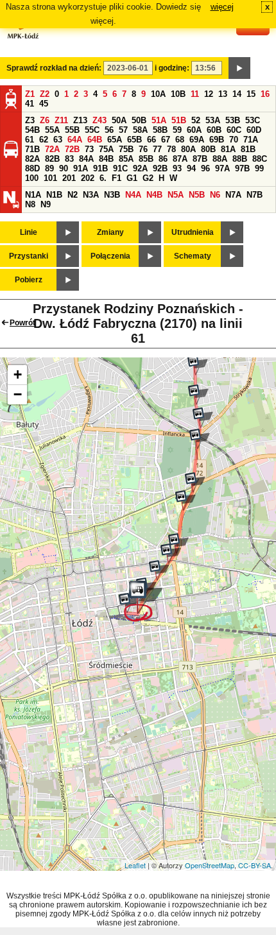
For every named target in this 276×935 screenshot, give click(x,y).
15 (250, 94)
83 (69, 159)
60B (214, 130)
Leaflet (135, 865)
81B (248, 149)
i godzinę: (172, 68)
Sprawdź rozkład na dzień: (53, 68)
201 (69, 178)
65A (114, 139)
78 (171, 149)
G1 (131, 178)
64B (94, 139)
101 (50, 178)
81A (228, 149)
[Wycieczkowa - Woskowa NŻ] (197, 365)
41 (29, 103)
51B (178, 120)
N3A (91, 195)
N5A (176, 195)
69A (196, 139)
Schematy (192, 256)
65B (134, 139)
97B (242, 168)
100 (32, 178)
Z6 (44, 120)
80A (188, 149)
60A (194, 130)
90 (63, 168)
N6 (215, 195)
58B (160, 130)
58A (140, 130)
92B (160, 168)
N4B (154, 195)
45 (43, 103)
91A (80, 168)
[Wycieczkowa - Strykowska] (203, 417)
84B (106, 159)
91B (100, 168)
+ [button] (17, 374)
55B (72, 130)
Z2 (44, 94)
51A (158, 120)
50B (139, 120)
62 (43, 139)
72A (52, 149)
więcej (222, 7)
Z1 (30, 94)
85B (146, 159)
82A (32, 159)
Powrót (22, 322)
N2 (72, 195)
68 (179, 139)
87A (180, 159)
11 (195, 94)
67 (165, 139)
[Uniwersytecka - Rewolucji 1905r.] (159, 570)
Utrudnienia (192, 232)
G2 (147, 178)
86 (163, 159)
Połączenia (110, 256)
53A (212, 120)
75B (126, 149)
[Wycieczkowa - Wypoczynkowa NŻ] (198, 394)
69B (216, 139)
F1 (116, 178)
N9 (45, 204)
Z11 (61, 120)
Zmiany (110, 232)
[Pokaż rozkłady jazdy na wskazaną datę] (239, 68)
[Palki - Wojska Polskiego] (195, 482)
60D (253, 130)
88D (32, 168)
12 (208, 94)
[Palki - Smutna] (185, 500)
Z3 (30, 120)
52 (195, 120)
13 (222, 94)
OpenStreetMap (209, 865)
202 (87, 178)
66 (151, 139)
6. (103, 178)
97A (222, 168)
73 (89, 149)
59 (177, 130)
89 (49, 168)
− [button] (17, 394)
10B (178, 94)
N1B (54, 195)
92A (140, 168)
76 (143, 149)
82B (52, 159)
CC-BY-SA (254, 865)
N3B (112, 195)
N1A (33, 195)
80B (208, 149)
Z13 (80, 120)
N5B (197, 195)
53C (252, 120)
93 (177, 168)
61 (29, 139)
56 (109, 130)
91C (120, 168)
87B (200, 159)
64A (74, 139)
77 (157, 149)
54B (32, 130)
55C (92, 130)
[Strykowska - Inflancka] (199, 439)
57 (123, 130)
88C (259, 159)
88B (239, 159)
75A (106, 149)
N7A (233, 195)
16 (265, 94)
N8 (30, 204)
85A (126, 159)
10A (158, 94)
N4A (133, 195)
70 (233, 139)
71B (32, 149)
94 (191, 168)
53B (232, 120)
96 (205, 168)
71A (250, 139)
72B (72, 149)
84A (86, 159)
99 (259, 168)
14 (236, 94)
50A (119, 120)
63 (57, 139)
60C (234, 130)
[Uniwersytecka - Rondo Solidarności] (170, 554)
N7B (254, 195)
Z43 (99, 120)
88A (219, 159)
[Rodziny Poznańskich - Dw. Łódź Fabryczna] (143, 601)
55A (52, 130)
